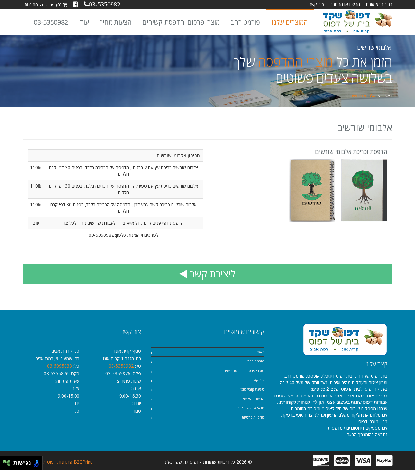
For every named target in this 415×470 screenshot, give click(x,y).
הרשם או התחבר (345, 4)
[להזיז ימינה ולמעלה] (8, 461)
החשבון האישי (253, 398)
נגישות (20, 463)
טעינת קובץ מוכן (252, 389)
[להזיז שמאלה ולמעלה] (5, 461)
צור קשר (316, 4)
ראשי (388, 96)
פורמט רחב (245, 22)
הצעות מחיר (116, 22)
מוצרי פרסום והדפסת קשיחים (181, 22)
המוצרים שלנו (290, 22)
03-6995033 (59, 366)
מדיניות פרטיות (253, 417)
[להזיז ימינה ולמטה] (8, 465)
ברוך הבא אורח (379, 4)
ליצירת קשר (211, 273)
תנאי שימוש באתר (250, 407)
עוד (84, 22)
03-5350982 (51, 22)
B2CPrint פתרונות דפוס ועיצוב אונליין (57, 462)
